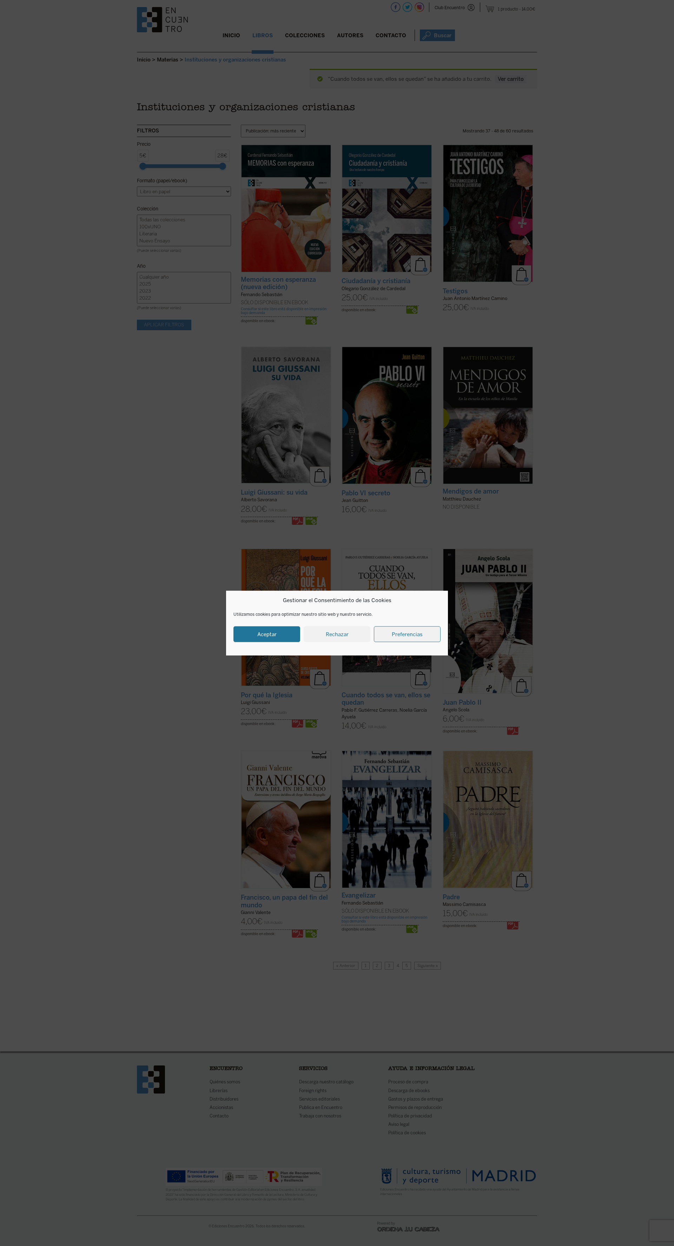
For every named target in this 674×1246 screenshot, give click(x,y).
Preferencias (407, 634)
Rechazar (337, 634)
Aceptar (267, 634)
